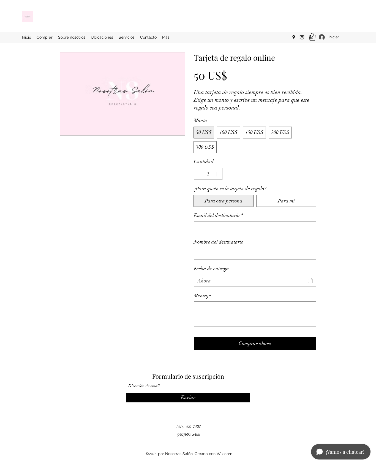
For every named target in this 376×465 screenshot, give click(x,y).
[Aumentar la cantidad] (217, 174)
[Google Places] (293, 37)
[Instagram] (302, 37)
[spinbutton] (208, 174)
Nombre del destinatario (219, 242)
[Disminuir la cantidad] (199, 174)
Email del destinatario (218, 215)
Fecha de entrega (211, 269)
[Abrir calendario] (310, 280)
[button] (312, 37)
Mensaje (202, 296)
